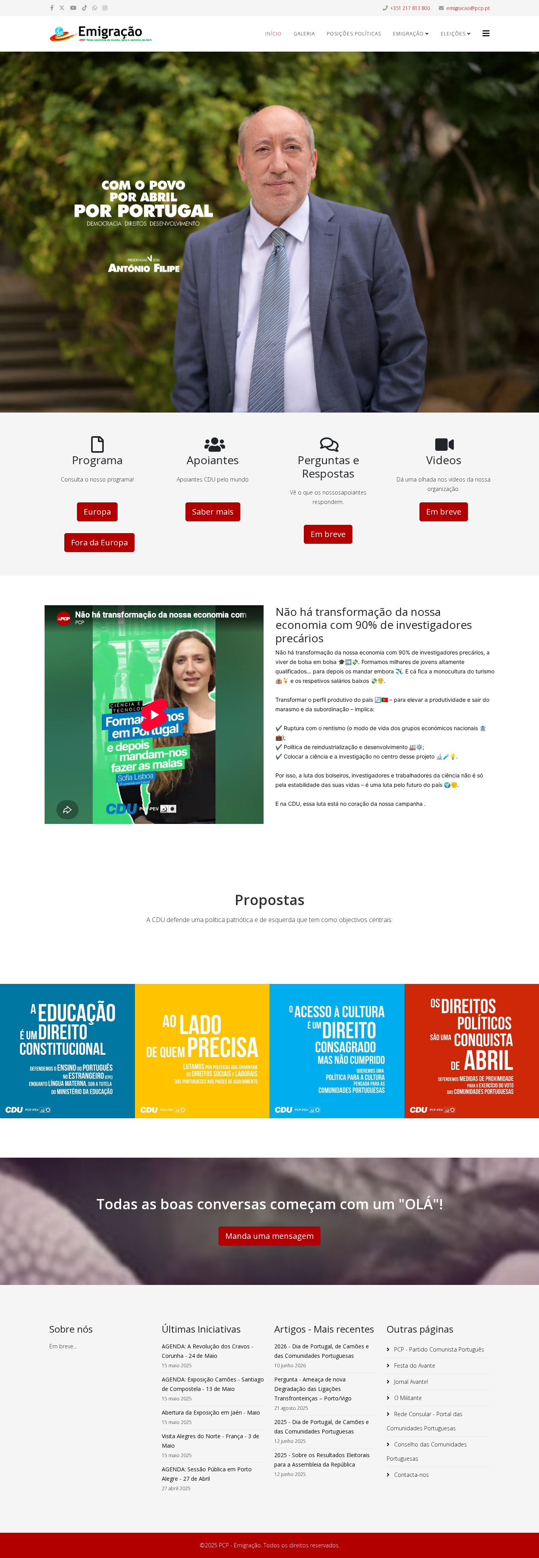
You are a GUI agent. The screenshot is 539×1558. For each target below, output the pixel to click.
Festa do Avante (414, 1365)
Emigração (408, 33)
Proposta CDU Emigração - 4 (202, 1060)
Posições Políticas (354, 33)
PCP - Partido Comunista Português (438, 1349)
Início (273, 33)
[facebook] (52, 7)
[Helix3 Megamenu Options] (486, 33)
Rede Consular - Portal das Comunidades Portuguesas (424, 1421)
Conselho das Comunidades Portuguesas (427, 1451)
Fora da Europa (99, 542)
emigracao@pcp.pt (468, 8)
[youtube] (73, 7)
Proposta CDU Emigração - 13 (67, 1060)
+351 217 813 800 (410, 8)
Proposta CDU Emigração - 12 (337, 1060)
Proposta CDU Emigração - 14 (472, 1060)
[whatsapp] (94, 7)
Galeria (304, 33)
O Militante (407, 1398)
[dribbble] (84, 7)
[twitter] (62, 7)
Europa (97, 511)
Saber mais (213, 511)
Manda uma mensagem (269, 1236)
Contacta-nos (411, 1474)
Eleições (453, 33)
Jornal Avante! (410, 1381)
